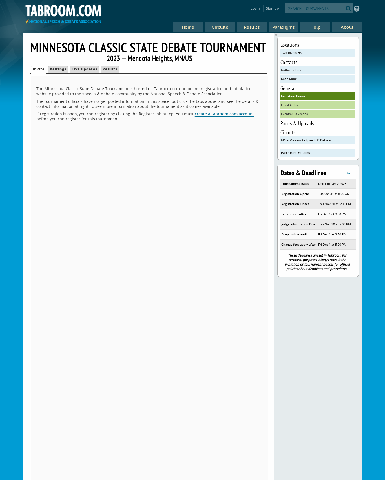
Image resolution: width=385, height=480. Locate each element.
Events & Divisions (294, 114)
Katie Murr (288, 79)
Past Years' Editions (295, 152)
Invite (39, 69)
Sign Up (272, 8)
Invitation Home (293, 96)
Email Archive (290, 105)
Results (110, 69)
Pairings (58, 69)
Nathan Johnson (293, 70)
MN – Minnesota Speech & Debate (306, 140)
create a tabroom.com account (224, 113)
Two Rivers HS (291, 52)
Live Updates (84, 69)
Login (255, 8)
